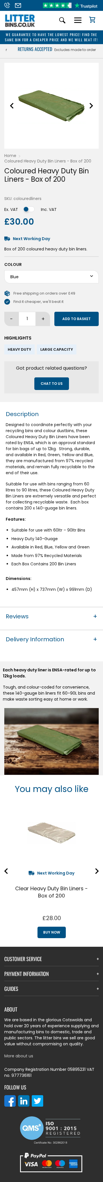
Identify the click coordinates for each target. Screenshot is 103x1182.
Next (91, 105)
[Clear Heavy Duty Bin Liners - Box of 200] (51, 833)
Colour (13, 264)
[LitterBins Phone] (8, 5)
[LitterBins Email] (20, 5)
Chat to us (52, 383)
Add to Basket (76, 318)
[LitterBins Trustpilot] (70, 5)
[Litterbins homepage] (20, 27)
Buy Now (51, 932)
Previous (11, 105)
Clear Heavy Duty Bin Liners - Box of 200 (51, 892)
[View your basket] (90, 21)
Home (10, 155)
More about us (18, 1055)
